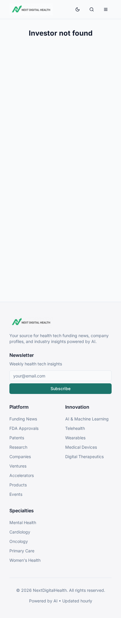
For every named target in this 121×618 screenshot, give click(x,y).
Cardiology (19, 531)
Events (15, 494)
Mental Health (22, 522)
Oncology (18, 541)
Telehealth (75, 428)
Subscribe (60, 388)
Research (18, 447)
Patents (16, 437)
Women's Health (25, 560)
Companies (20, 456)
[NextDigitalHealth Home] (60, 322)
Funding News (23, 418)
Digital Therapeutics (84, 456)
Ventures (17, 465)
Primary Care (21, 550)
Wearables (75, 437)
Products (18, 484)
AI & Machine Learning (87, 418)
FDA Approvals (23, 428)
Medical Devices (81, 447)
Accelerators (21, 475)
